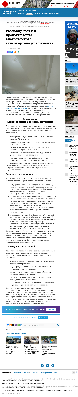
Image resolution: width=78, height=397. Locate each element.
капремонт (19, 329)
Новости (29, 13)
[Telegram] (9, 52)
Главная (21, 13)
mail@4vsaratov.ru (49, 373)
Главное (68, 60)
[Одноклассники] (15, 52)
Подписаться (51, 309)
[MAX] (7, 52)
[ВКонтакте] (12, 52)
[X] (13, 325)
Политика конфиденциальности (11, 393)
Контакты (6, 373)
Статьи (37, 13)
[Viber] (16, 325)
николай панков (10, 329)
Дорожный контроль (50, 13)
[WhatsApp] (19, 325)
